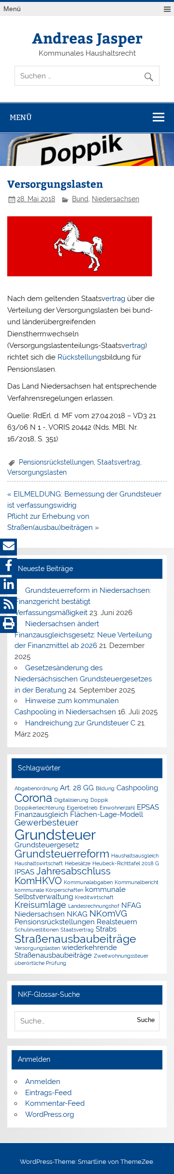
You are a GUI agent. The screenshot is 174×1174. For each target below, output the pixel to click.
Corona (33, 798)
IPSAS (24, 872)
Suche (146, 1019)
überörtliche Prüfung (40, 963)
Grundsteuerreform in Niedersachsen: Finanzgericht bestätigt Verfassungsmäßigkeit (82, 601)
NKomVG (108, 913)
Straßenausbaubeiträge (75, 938)
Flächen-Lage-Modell (106, 814)
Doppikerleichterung (39, 808)
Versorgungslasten (37, 472)
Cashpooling (137, 787)
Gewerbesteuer (46, 822)
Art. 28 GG (77, 787)
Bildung (105, 788)
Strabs (106, 929)
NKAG (77, 914)
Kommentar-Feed (55, 1103)
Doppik (99, 800)
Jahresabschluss (73, 871)
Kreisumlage (40, 905)
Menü (12, 9)
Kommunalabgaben (88, 882)
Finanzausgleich (41, 814)
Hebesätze (77, 863)
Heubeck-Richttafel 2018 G (125, 863)
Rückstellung (80, 357)
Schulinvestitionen (36, 930)
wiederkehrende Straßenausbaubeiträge (65, 951)
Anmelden (42, 1081)
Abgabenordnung (36, 788)
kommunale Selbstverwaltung (70, 893)
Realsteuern (117, 922)
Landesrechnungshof (93, 906)
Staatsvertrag (118, 462)
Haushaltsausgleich (135, 855)
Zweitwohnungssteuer (121, 956)
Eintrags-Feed (48, 1092)
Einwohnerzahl (117, 808)
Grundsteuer (55, 834)
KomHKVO (38, 881)
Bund (80, 199)
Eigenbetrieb (82, 808)
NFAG (131, 905)
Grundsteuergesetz (46, 845)
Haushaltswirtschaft (38, 863)
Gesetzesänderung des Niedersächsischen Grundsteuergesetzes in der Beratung (83, 678)
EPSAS (148, 807)
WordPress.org (49, 1114)
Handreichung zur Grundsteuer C (80, 723)
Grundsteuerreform (61, 854)
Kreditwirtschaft (94, 897)
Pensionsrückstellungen (56, 462)
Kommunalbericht (137, 882)
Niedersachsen (115, 199)
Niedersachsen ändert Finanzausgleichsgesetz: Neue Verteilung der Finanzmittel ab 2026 (83, 634)
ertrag (115, 298)
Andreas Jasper (87, 37)
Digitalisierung (71, 800)
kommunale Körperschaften (48, 890)
